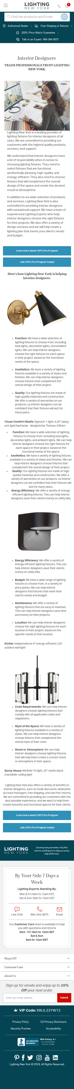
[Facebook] (23, 1058)
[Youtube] (47, 1058)
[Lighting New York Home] (37, 6)
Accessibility (53, 1028)
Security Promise (21, 1028)
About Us (10, 976)
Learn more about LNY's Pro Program (37, 251)
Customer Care (13, 967)
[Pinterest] (17, 1058)
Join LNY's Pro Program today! (37, 262)
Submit (64, 997)
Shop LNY (10, 958)
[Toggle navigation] (6, 6)
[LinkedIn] (55, 1058)
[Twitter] (30, 1058)
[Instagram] (39, 1058)
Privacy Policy (20, 1022)
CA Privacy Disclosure (53, 1022)
